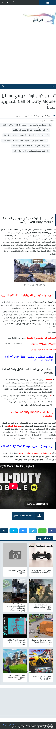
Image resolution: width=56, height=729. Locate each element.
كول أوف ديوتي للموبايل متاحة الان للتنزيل (29, 130)
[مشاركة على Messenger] (23, 530)
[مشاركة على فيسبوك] (52, 530)
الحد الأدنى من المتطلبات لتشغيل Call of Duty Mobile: (22, 140)
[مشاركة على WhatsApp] (42, 530)
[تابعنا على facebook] (13, 2)
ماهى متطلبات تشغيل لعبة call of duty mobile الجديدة (24, 135)
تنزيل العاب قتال (35, 115)
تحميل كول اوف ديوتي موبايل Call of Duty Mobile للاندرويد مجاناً (26, 125)
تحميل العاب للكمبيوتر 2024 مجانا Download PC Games (41, 572)
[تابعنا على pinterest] (2, 2)
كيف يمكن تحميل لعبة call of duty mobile (29, 151)
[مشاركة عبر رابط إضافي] (4, 530)
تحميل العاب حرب (47, 115)
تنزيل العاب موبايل (22, 115)
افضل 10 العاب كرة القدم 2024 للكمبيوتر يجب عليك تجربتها (16, 642)
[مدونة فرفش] (28, 16)
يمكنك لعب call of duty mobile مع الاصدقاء (28, 145)
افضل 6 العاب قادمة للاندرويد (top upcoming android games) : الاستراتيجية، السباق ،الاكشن (16, 607)
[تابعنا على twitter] (7, 2)
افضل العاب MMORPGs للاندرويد (16, 572)
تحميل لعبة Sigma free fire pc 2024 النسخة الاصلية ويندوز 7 (41, 642)
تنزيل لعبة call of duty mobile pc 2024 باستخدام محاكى (42, 607)
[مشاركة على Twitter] (14, 530)
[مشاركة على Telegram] (33, 530)
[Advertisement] (28, 55)
